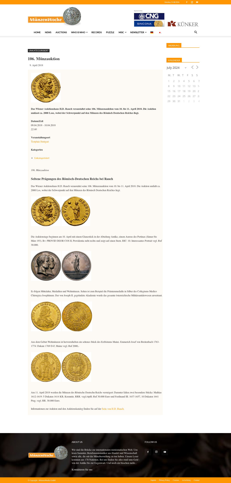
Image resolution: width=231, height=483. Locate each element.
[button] (195, 32)
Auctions (61, 32)
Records (96, 32)
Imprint (153, 480)
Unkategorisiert (39, 50)
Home (37, 32)
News (48, 32)
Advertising (186, 480)
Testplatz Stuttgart (40, 141)
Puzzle (110, 32)
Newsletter (137, 32)
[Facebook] (186, 2)
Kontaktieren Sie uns (82, 469)
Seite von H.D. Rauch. (113, 408)
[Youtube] (197, 2)
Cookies (176, 480)
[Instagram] (192, 2)
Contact (196, 480)
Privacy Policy (164, 480)
